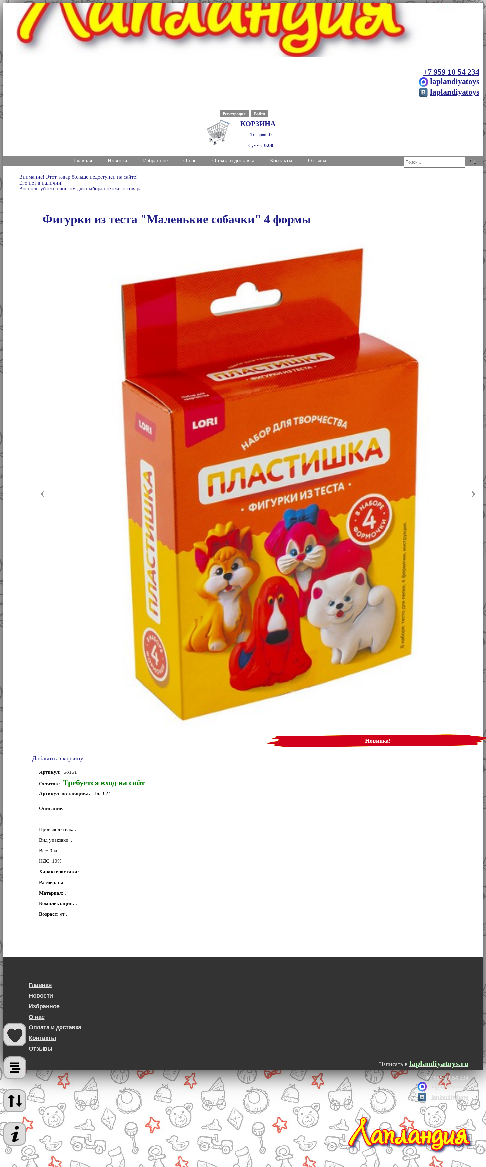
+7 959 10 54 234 (451, 72)
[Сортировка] (14, 1100)
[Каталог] (14, 1067)
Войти (259, 114)
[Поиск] (473, 161)
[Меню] (14, 1134)
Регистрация (234, 114)
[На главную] (243, 30)
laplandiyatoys (454, 81)
